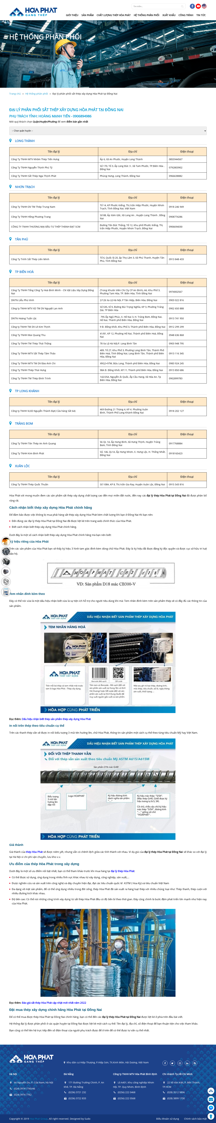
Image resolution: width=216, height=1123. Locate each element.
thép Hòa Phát (34, 851)
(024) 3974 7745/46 (24, 1088)
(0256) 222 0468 (126, 1092)
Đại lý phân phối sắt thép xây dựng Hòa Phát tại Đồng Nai (84, 93)
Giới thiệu (72, 15)
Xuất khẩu (169, 15)
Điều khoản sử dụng (167, 1118)
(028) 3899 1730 (176, 1098)
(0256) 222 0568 (126, 1098)
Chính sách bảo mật (195, 1118)
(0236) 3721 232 (77, 1092)
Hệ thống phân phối (146, 15)
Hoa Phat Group (39, 1118)
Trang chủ (15, 93)
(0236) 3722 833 (77, 1098)
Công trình (186, 15)
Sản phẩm (88, 15)
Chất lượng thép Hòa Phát (114, 15)
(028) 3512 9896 (176, 1092)
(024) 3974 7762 (23, 1094)
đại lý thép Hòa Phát (122, 871)
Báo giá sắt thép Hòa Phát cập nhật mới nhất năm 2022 (54, 1002)
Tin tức (201, 15)
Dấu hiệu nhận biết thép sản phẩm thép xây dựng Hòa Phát (56, 719)
